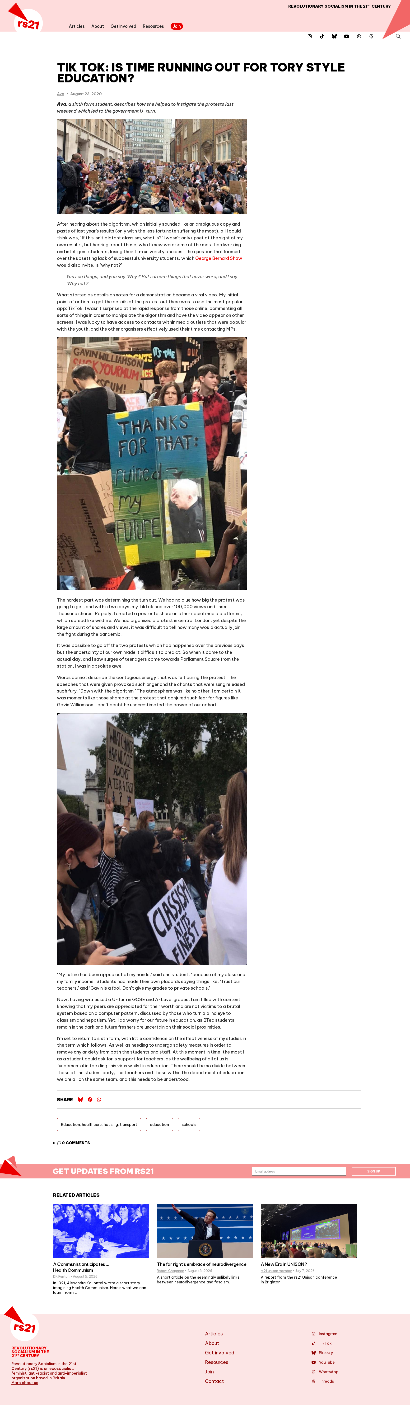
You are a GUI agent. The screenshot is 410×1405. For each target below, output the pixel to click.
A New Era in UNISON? (284, 1264)
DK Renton (61, 1276)
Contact (214, 1381)
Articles (77, 26)
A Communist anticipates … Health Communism (81, 1267)
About (97, 26)
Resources (153, 26)
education (159, 1124)
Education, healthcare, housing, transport (99, 1124)
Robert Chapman (170, 1271)
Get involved (123, 26)
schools (189, 1124)
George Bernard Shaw (218, 258)
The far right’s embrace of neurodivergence (201, 1264)
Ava (60, 93)
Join (177, 26)
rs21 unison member (276, 1271)
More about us (24, 1382)
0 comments (75, 1142)
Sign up (373, 1171)
